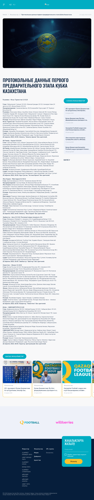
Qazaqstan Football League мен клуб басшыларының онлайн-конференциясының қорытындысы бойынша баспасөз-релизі (77, 129)
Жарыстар (25, 449)
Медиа (36, 452)
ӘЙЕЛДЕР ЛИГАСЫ (25, 475)
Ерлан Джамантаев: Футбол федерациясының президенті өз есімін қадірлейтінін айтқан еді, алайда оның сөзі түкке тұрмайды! (77, 119)
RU (14, 5)
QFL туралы (50, 449)
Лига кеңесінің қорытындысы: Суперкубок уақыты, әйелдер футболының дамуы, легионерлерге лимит (76, 138)
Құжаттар (37, 460)
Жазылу (73, 461)
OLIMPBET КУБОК (25, 463)
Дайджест (37, 456)
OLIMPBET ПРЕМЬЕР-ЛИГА (27, 453)
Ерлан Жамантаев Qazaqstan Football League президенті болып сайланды (77, 148)
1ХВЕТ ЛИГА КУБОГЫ (26, 485)
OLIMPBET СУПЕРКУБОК (26, 470)
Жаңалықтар (14, 14)
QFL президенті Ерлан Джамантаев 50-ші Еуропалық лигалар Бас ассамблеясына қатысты (77, 109)
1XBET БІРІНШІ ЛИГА (26, 458)
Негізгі (5, 14)
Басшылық (49, 452)
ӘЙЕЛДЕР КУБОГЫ (25, 480)
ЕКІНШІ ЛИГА (26, 467)
